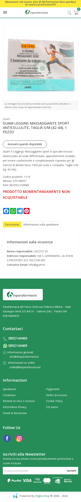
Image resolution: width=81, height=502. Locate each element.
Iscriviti (71, 470)
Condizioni (9, 395)
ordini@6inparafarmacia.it (25, 367)
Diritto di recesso (56, 395)
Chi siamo (52, 407)
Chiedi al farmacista (15, 413)
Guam (6, 119)
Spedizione (9, 389)
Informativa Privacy (14, 407)
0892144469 (17, 338)
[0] (76, 12)
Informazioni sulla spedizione (41, 224)
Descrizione (12, 224)
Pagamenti (52, 389)
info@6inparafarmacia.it (24, 356)
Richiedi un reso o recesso (19, 401)
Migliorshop (42, 496)
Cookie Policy (54, 401)
